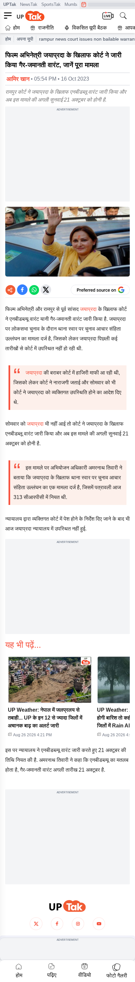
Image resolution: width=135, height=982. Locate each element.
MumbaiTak (76, 4)
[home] (67, 906)
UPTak (9, 4)
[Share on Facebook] (22, 289)
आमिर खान (18, 79)
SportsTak (51, 4)
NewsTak (28, 4)
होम (16, 27)
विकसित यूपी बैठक (89, 27)
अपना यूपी (25, 39)
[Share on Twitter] (46, 289)
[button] (50, 698)
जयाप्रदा (88, 309)
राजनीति (46, 27)
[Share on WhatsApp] (34, 289)
